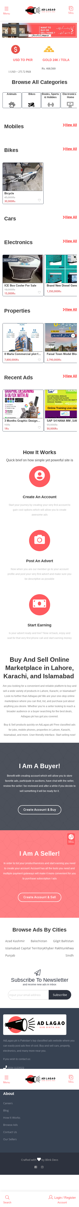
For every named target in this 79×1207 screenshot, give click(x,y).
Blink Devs (51, 1160)
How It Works (11, 1117)
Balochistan (39, 941)
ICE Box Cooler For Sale (20, 285)
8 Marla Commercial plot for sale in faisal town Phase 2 (22, 354)
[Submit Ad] (71, 10)
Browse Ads (10, 1125)
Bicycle (9, 193)
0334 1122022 (16, 1068)
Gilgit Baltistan (63, 941)
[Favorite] (39, 200)
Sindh (70, 955)
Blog (6, 1110)
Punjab (10, 955)
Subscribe (60, 995)
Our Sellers (10, 1139)
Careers (8, 1103)
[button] (6, 30)
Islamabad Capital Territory (24, 948)
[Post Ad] (71, 839)
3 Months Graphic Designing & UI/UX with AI (22, 420)
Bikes (31, 94)
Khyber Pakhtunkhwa (59, 948)
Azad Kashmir (15, 941)
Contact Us (10, 1132)
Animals (12, 94)
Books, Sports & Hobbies (50, 96)
